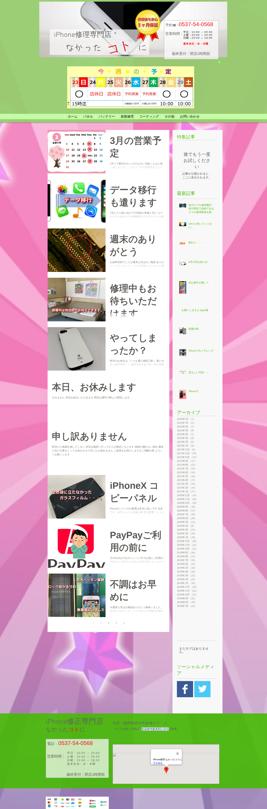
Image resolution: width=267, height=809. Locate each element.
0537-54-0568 (196, 24)
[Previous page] (93, 623)
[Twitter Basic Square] (202, 689)
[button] (219, 61)
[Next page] (123, 623)
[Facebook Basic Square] (185, 689)
